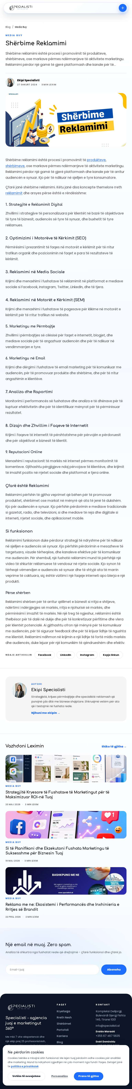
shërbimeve (15, 166)
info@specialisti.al (108, 1026)
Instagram (87, 655)
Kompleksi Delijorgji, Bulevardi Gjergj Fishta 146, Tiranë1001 (110, 1015)
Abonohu (114, 970)
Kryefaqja (63, 1011)
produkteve (96, 160)
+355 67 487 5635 (108, 1036)
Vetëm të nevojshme (26, 1076)
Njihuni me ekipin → (45, 713)
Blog (8, 27)
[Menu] (123, 8)
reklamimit (14, 193)
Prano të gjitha (88, 1076)
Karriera (62, 1036)
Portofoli (63, 1030)
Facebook (44, 655)
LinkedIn (65, 655)
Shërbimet (64, 1024)
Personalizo (59, 1076)
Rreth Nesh (64, 1017)
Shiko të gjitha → (114, 746)
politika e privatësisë (24, 1066)
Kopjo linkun (111, 655)
